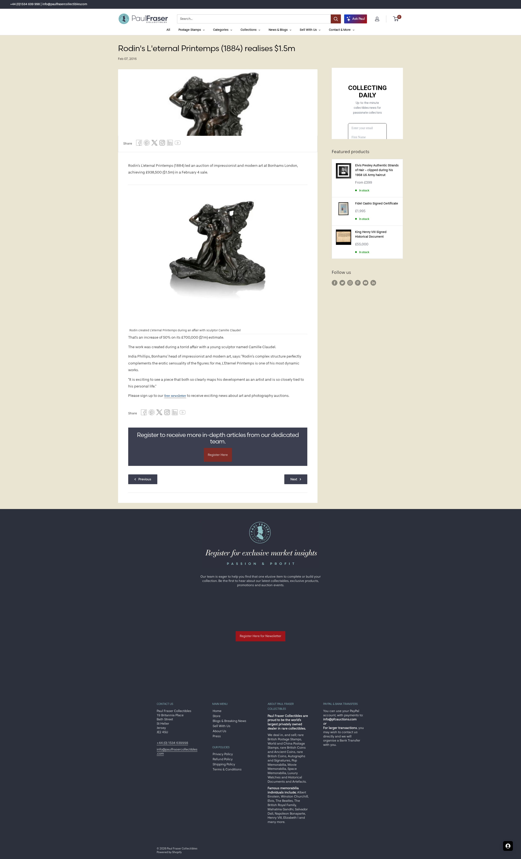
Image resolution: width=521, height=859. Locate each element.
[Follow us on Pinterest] (358, 283)
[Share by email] (162, 144)
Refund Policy (223, 759)
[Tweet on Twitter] (154, 144)
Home (217, 711)
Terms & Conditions (227, 769)
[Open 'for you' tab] (508, 846)
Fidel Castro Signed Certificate (376, 203)
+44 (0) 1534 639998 (172, 743)
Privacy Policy (223, 754)
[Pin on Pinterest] (147, 144)
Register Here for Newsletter (260, 636)
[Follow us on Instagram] (350, 283)
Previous (144, 479)
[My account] (377, 19)
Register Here (218, 455)
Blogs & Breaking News (229, 721)
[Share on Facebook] (139, 144)
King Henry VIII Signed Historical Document (370, 234)
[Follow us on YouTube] (365, 283)
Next (293, 479)
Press (217, 736)
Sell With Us (221, 726)
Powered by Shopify (169, 852)
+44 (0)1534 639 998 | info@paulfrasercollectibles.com (48, 4)
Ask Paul (358, 19)
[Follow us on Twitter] (342, 283)
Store (216, 716)
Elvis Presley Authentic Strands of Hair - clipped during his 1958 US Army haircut (376, 170)
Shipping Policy (224, 764)
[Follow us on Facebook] (334, 283)
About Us (219, 731)
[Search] (336, 18)
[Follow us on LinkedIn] (373, 283)
